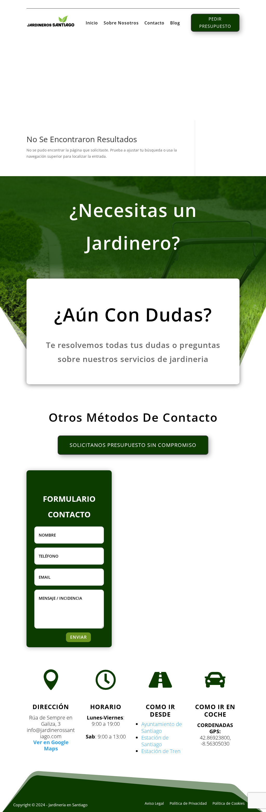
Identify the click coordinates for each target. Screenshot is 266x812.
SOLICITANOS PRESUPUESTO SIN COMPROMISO (133, 444)
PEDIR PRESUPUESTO (215, 22)
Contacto (154, 23)
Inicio (92, 23)
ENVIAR (78, 637)
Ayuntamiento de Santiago (161, 727)
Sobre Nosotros (121, 23)
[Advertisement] (133, 81)
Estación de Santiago (155, 741)
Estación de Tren (161, 751)
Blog (175, 23)
